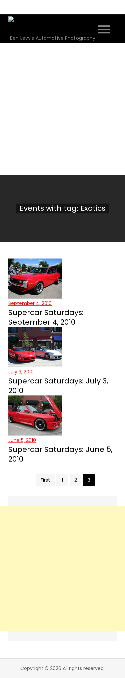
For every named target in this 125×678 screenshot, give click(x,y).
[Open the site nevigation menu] (104, 28)
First (45, 480)
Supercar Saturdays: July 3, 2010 (58, 386)
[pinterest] (68, 6)
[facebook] (39, 6)
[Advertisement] (62, 109)
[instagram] (54, 6)
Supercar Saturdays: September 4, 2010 (46, 317)
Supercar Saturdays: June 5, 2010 (60, 454)
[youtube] (83, 6)
